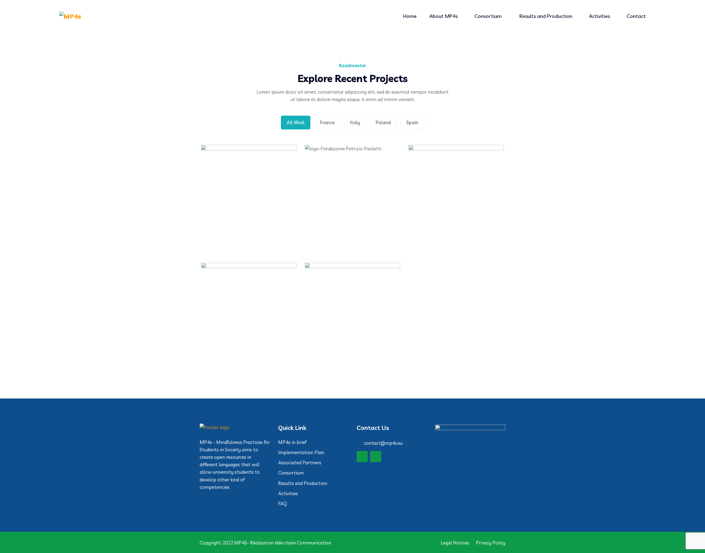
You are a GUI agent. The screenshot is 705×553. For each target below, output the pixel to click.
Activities (599, 16)
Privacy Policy (490, 543)
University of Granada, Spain (352, 334)
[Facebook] (362, 456)
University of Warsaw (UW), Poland (248, 335)
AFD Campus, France (248, 217)
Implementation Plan (301, 452)
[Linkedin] (375, 456)
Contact (636, 16)
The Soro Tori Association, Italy (456, 216)
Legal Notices (455, 543)
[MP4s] (129, 16)
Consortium (488, 16)
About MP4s (443, 16)
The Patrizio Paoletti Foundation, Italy (352, 216)
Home (410, 16)
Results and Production (545, 16)
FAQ (282, 503)
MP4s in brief (292, 442)
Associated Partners (299, 462)
